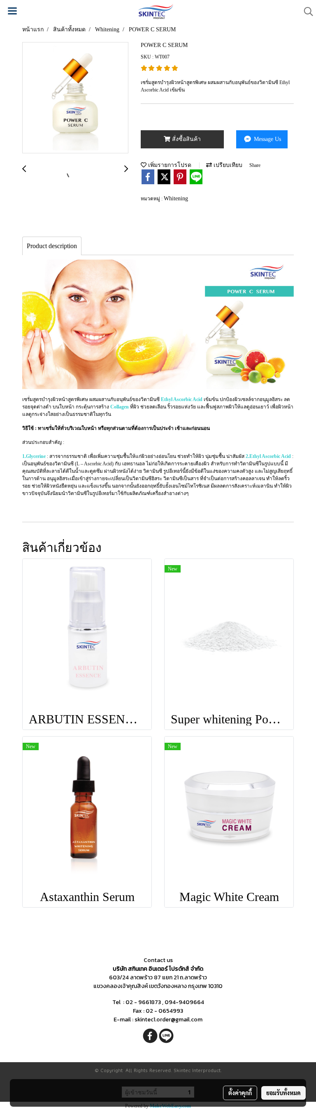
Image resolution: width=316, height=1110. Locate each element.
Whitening (176, 198)
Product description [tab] (52, 245)
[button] (305, 11)
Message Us (266, 139)
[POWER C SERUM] (75, 98)
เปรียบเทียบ (227, 165)
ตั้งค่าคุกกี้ (240, 1092)
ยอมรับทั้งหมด (283, 1092)
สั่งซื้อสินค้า (185, 139)
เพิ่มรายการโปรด (168, 165)
